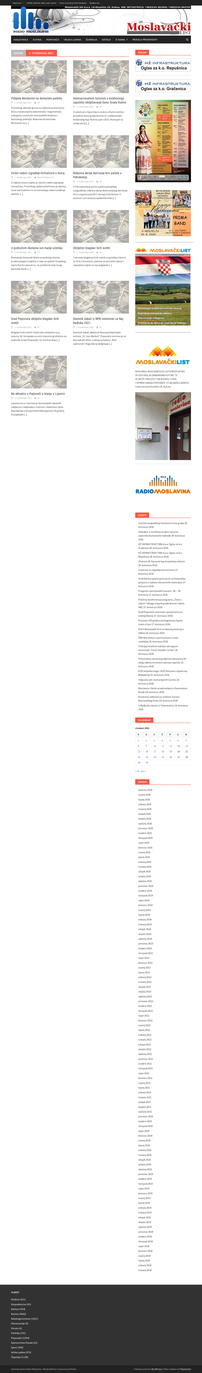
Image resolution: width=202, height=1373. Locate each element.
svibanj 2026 (144, 804)
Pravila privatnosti (144, 39)
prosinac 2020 (145, 1116)
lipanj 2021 (144, 1087)
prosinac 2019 (145, 1174)
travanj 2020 (145, 1154)
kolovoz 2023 (145, 962)
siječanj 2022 (145, 1054)
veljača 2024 (144, 934)
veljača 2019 (144, 1222)
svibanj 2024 (144, 919)
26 (170, 757)
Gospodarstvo (18, 1304)
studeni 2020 (145, 1121)
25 (163, 757)
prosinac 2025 (145, 828)
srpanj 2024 (144, 910)
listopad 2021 (145, 1068)
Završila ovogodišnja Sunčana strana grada (161, 523)
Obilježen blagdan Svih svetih (91, 248)
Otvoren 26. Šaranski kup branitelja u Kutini (161, 561)
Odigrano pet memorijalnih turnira (157, 679)
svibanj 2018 (144, 1265)
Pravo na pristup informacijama (72, 3)
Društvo (15, 1299)
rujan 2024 (143, 900)
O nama (120, 39)
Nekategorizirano (20, 1318)
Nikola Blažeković (45, 177)
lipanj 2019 (144, 1202)
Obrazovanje (18, 1323)
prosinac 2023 (145, 943)
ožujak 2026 (144, 813)
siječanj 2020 (145, 1169)
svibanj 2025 (144, 861)
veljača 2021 (144, 1106)
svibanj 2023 (144, 977)
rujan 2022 (143, 1015)
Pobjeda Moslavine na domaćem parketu (36, 98)
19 (170, 751)
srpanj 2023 (144, 967)
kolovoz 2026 (145, 789)
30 (147, 762)
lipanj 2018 (144, 1260)
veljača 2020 (144, 1164)
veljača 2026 (144, 818)
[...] (27, 123)
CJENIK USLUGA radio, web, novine (41, 3)
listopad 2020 (145, 1126)
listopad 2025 (145, 837)
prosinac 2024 (145, 886)
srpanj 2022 (144, 1025)
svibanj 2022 (144, 1034)
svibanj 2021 (144, 1092)
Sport (14, 1347)
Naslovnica (20, 39)
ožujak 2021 (144, 1102)
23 (147, 757)
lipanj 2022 (144, 1029)
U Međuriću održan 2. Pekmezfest (156, 705)
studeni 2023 (145, 948)
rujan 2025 (143, 842)
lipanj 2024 (144, 914)
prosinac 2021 (145, 1058)
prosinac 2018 (145, 1231)
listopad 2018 (145, 1241)
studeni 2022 (145, 1005)
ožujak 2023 (144, 986)
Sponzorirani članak (22, 1342)
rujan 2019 (143, 1188)
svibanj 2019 (144, 1207)
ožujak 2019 (144, 1217)
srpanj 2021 (144, 1082)
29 (139, 762)
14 (186, 746)
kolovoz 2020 (145, 1135)
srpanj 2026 (144, 794)
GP (38, 102)
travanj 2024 (145, 924)
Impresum (17, 3)
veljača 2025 (144, 876)
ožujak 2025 (144, 871)
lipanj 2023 (144, 972)
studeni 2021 (145, 1063)
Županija (91, 39)
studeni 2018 (145, 1236)
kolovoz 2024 (145, 905)
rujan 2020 (143, 1130)
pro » (143, 771)
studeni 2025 (145, 833)
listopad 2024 (145, 895)
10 (155, 746)
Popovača (52, 39)
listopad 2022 (145, 1010)
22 (139, 757)
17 (155, 751)
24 (155, 757)
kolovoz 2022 (145, 1020)
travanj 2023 (145, 981)
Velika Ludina (72, 39)
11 (163, 746)
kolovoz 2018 (145, 1250)
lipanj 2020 (144, 1145)
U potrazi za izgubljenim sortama (156, 569)
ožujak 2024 (144, 929)
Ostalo (106, 39)
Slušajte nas (94, 3)
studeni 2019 (145, 1178)
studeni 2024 (145, 890)
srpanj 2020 (144, 1140)
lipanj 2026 (144, 799)
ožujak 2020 (144, 1159)
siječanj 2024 (145, 938)
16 (147, 751)
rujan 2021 (143, 1073)
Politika (15, 1333)
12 (170, 746)
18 (163, 751)
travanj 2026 (145, 809)
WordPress (156, 1369)
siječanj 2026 (145, 823)
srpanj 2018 (144, 1255)
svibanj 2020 (144, 1150)
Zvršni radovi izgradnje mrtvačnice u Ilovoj (37, 173)
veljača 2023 (144, 991)
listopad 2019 (145, 1183)
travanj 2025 (145, 866)
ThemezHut (185, 1369)
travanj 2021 (145, 1097)
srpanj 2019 (144, 1198)
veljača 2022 (144, 1049)
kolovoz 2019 (145, 1193)
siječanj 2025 (145, 881)
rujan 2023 (143, 957)
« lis (137, 771)
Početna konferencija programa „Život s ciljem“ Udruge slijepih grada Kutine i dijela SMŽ (161, 603)
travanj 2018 (145, 1270)
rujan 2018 (143, 1246)
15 (139, 751)
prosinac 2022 (145, 1001)
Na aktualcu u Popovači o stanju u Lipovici (38, 394)
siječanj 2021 (145, 1111)
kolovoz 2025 (145, 847)
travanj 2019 (145, 1212)
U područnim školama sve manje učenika (36, 248)
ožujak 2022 (144, 1044)
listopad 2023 (145, 953)
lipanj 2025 (144, 857)
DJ (38, 327)
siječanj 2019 (145, 1226)
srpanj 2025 (144, 852)
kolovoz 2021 (145, 1078)
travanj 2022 (145, 1039)
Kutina (37, 39)
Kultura (15, 1309)
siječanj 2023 (145, 996)
